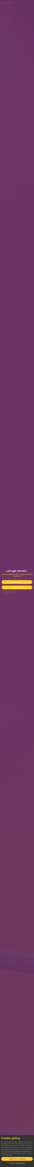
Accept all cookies (17, 1159)
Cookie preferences (17, 1163)
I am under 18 (17, 582)
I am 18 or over (17, 587)
